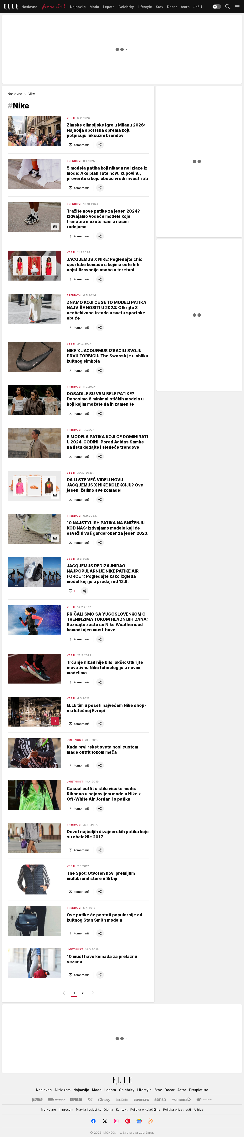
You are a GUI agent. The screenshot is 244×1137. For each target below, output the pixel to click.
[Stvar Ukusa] (204, 1100)
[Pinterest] (127, 1121)
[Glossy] (104, 1100)
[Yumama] (181, 1100)
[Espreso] (76, 1100)
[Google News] (139, 1121)
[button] (79, 145)
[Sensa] (160, 1100)
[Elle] (11, 7)
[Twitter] (105, 1121)
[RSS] (150, 1121)
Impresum (66, 1109)
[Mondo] (56, 1100)
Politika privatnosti (177, 1109)
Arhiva (198, 1109)
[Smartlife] (141, 1100)
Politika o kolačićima (145, 1109)
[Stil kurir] (90, 1100)
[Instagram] (116, 1121)
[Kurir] (37, 1100)
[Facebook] (93, 1121)
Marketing (48, 1109)
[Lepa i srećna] (122, 1100)
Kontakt (121, 1109)
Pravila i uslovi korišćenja (94, 1109)
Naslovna (15, 94)
